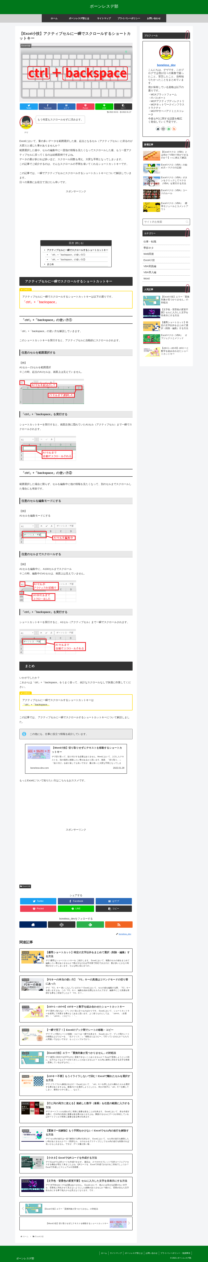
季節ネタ (148, 247)
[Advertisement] (76, 213)
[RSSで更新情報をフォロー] (119, 924)
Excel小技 (26, 886)
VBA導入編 (149, 272)
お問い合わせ (151, 1253)
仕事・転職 (149, 241)
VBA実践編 (149, 266)
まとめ (50, 264)
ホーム (104, 1253)
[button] (187, 222)
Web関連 (148, 254)
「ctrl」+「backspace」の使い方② (67, 259)
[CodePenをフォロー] (61, 924)
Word (146, 278)
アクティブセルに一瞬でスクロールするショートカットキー (77, 250)
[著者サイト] (33, 924)
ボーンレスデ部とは (134, 1253)
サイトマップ (116, 1253)
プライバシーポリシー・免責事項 (175, 1253)
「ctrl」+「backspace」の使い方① (67, 254)
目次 (71, 242)
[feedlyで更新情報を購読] (90, 924)
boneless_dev (166, 65)
